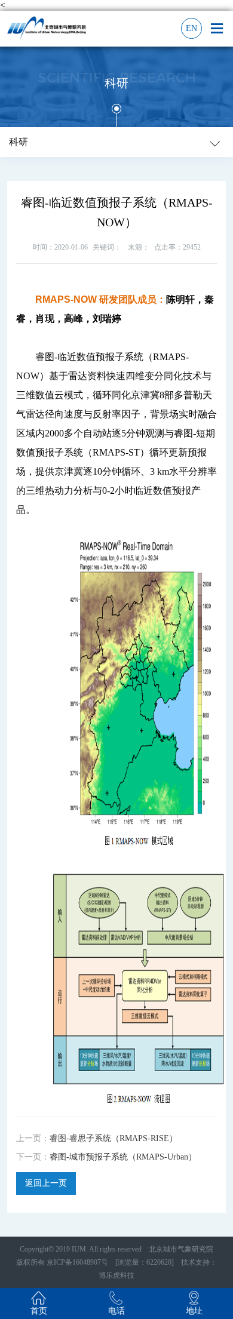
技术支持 (192, 1262)
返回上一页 (46, 1183)
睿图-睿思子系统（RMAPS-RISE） (113, 1138)
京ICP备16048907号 (77, 1262)
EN (191, 28)
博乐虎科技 (116, 1275)
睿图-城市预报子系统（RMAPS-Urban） (123, 1156)
